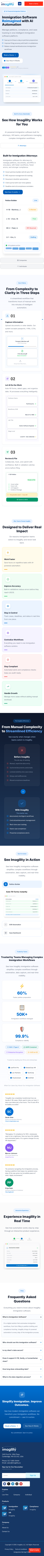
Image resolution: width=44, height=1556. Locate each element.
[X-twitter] (8, 1483)
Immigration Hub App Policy (22, 1552)
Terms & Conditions (21, 1549)
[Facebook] (4, 1483)
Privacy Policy (9, 1549)
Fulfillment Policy (34, 1549)
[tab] (22, 145)
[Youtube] (21, 1483)
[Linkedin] (12, 1483)
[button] (19, 3)
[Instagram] (16, 1483)
